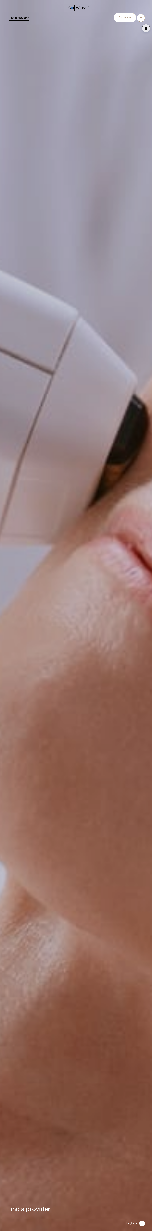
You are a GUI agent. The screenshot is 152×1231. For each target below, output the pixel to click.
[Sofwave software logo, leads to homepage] (76, 8)
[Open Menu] (141, 18)
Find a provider (19, 18)
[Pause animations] (146, 28)
